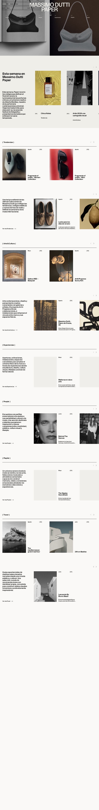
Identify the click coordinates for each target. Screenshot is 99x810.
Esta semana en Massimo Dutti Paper (13, 77)
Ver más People (6, 443)
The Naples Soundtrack (63, 494)
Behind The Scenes (63, 437)
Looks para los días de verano (64, 223)
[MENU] (4, 4)
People (6, 401)
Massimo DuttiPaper (49, 7)
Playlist (6, 458)
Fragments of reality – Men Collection (80, 177)
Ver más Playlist (6, 500)
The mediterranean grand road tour (34, 550)
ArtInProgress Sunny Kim (80, 280)
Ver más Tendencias (7, 228)
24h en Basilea (80, 552)
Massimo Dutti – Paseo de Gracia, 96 (65, 323)
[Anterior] (93, 566)
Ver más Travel (6, 601)
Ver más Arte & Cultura (8, 330)
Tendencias (8, 142)
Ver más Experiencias (8, 386)
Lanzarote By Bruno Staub (63, 595)
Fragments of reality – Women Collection (34, 177)
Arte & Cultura (9, 243)
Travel (6, 514)
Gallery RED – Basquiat (33, 280)
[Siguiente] (96, 67)
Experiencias (9, 345)
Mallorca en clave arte (65, 381)
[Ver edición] (51, 14)
